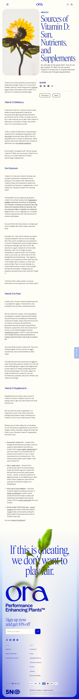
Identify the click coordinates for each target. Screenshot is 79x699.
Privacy (32, 666)
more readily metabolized (26, 449)
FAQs (31, 653)
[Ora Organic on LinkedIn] (14, 640)
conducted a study (11, 332)
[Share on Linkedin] (48, 86)
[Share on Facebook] (41, 86)
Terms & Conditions (35, 662)
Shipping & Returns (35, 658)
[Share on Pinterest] (44, 86)
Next (56, 95)
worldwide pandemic (23, 143)
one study (8, 136)
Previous (45, 95)
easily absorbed (25, 500)
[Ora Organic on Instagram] (7, 640)
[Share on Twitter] (52, 86)
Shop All (8, 649)
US (13, 683)
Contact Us (33, 649)
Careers (32, 671)
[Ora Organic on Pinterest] (17, 640)
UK (15, 683)
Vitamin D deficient (18, 520)
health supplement (14, 493)
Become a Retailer (35, 675)
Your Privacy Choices (12, 658)
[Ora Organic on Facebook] (10, 640)
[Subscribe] (37, 631)
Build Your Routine (11, 653)
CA (18, 683)
